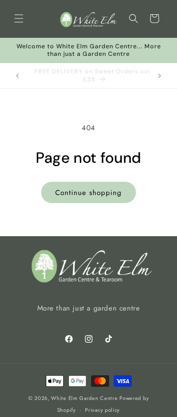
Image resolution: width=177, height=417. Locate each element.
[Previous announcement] (17, 75)
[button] (18, 18)
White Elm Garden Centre (84, 398)
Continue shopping (88, 192)
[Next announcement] (159, 75)
